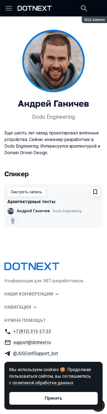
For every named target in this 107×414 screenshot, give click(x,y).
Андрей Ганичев (33, 211)
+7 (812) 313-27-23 (32, 331)
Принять (53, 398)
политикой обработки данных (42, 382)
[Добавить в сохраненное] (95, 191)
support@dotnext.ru (32, 342)
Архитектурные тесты (31, 201)
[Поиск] (83, 8)
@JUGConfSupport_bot (35, 353)
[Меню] (8, 8)
